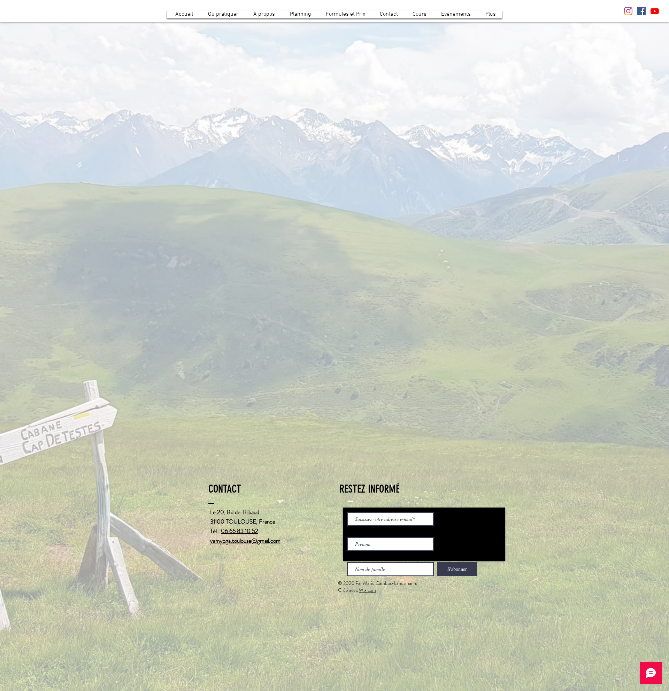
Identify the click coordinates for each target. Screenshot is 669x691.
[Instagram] (628, 11)
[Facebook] (641, 11)
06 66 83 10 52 (239, 531)
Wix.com (367, 590)
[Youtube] (655, 11)
